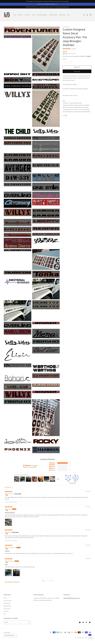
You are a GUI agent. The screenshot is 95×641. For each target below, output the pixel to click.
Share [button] (65, 115)
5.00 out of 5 (34, 465)
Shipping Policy (7, 606)
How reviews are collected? (12, 582)
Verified (72, 483)
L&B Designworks (81, 637)
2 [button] (45, 580)
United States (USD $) (9, 635)
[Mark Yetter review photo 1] (8, 572)
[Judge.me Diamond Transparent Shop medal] (76, 478)
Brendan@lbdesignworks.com (72, 598)
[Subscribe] (28, 622)
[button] (84, 14)
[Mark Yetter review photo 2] (16, 572)
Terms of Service (8, 600)
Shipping (64, 53)
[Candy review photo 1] (8, 522)
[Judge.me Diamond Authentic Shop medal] (68, 478)
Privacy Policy (7, 608)
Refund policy (7, 603)
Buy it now (77, 71)
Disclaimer (6, 611)
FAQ (5, 613)
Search (5, 598)
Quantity (64, 59)
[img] (8, 491)
